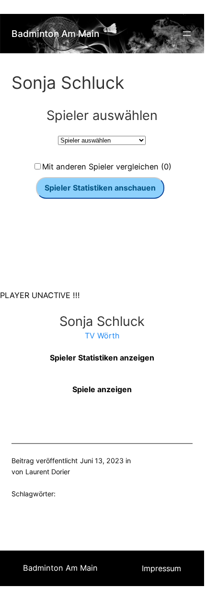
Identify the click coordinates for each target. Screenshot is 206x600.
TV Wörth (102, 335)
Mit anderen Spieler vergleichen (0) (107, 166)
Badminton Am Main (55, 33)
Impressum (161, 568)
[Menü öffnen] (187, 33)
